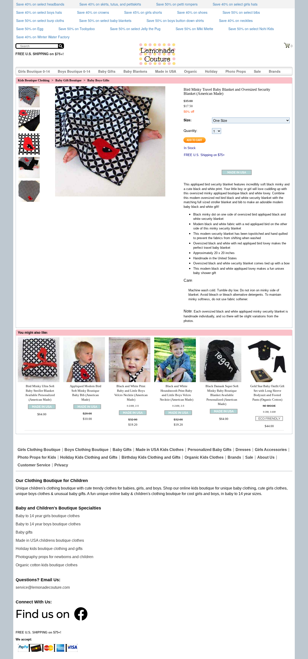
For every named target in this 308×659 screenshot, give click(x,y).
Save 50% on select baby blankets (105, 20)
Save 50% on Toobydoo (76, 28)
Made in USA (165, 71)
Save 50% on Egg (29, 28)
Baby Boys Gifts (98, 80)
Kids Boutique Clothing (34, 80)
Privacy (61, 465)
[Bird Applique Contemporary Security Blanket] (28, 186)
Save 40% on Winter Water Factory (43, 36)
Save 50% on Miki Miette (194, 28)
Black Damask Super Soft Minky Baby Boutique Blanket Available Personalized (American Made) (221, 395)
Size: (188, 119)
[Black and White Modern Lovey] (28, 163)
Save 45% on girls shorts (143, 12)
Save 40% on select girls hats (235, 4)
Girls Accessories (271, 450)
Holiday (211, 71)
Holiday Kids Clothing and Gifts (88, 457)
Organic (190, 71)
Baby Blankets (135, 71)
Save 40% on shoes (192, 12)
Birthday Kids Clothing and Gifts (151, 457)
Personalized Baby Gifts (209, 450)
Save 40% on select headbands (40, 4)
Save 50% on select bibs (241, 12)
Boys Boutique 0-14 (74, 71)
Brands (275, 71)
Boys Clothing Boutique (86, 450)
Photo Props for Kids (37, 457)
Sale (257, 71)
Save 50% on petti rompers (177, 4)
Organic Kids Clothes (204, 457)
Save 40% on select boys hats (39, 12)
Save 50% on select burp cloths (40, 20)
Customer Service (34, 465)
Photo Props (235, 71)
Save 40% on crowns (93, 12)
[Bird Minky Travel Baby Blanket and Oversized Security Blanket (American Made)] (28, 92)
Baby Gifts (107, 71)
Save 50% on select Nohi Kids (251, 28)
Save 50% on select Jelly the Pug (135, 28)
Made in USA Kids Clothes (160, 450)
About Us (266, 457)
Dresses (243, 450)
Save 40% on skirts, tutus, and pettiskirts (110, 4)
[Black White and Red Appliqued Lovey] (28, 115)
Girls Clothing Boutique (39, 450)
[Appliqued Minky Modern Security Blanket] (28, 139)
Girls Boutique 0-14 (34, 71)
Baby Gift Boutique (68, 80)
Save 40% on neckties (236, 20)
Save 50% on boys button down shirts (175, 20)
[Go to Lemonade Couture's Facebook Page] (52, 613)
